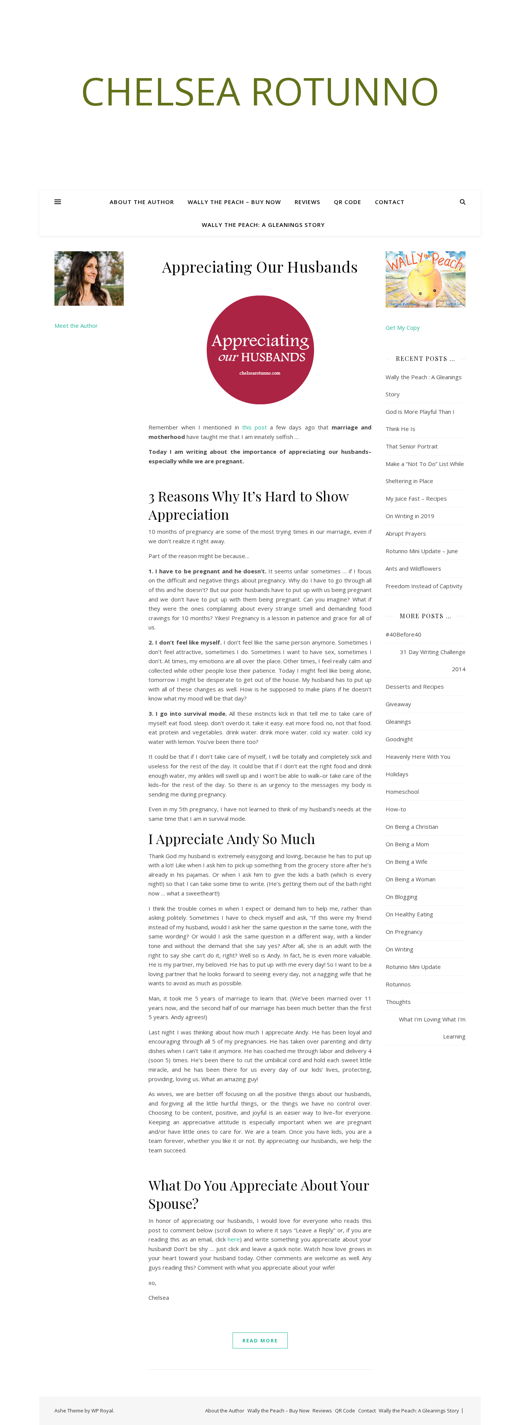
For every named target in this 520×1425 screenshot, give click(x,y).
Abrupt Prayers (406, 533)
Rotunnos (398, 984)
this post (254, 427)
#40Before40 (403, 634)
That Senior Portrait (412, 446)
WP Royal (102, 1410)
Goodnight (399, 739)
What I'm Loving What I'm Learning (432, 1027)
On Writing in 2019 (410, 516)
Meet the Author (76, 325)
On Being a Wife (406, 861)
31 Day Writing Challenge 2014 (433, 660)
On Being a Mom (407, 844)
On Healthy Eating (409, 914)
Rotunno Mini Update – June (422, 551)
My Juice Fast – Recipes (416, 498)
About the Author (142, 202)
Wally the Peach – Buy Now (234, 202)
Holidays (397, 774)
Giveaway (398, 704)
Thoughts (398, 1001)
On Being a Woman (410, 879)
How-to (396, 809)
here (234, 1239)
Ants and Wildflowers (413, 568)
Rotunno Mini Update (413, 966)
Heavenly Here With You (418, 756)
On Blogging (402, 896)
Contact (390, 202)
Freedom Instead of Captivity (424, 586)
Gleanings (398, 721)
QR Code (347, 202)
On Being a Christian (412, 826)
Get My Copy (403, 327)
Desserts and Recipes (415, 686)
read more (260, 1340)
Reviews (307, 202)
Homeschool (402, 791)
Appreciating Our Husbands (260, 266)
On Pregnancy (404, 931)
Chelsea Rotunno (260, 91)
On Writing (399, 949)
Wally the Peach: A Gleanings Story (263, 224)
